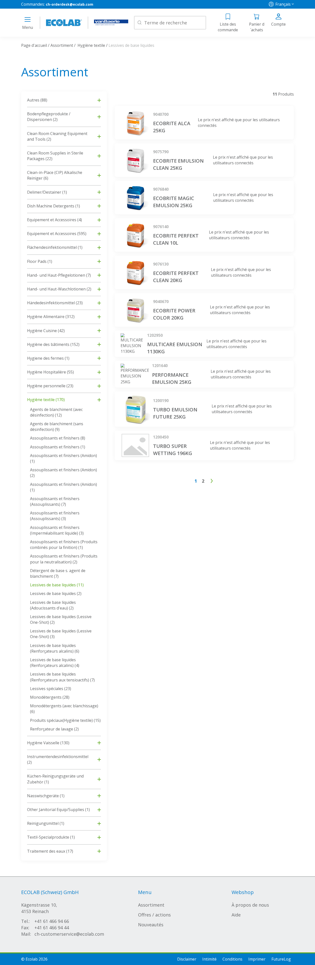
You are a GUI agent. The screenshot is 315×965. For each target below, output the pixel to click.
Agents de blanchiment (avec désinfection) (56, 412)
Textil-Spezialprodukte (51, 837)
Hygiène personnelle (50, 386)
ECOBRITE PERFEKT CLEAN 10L (176, 239)
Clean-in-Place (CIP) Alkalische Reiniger (54, 175)
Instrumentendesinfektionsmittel (57, 759)
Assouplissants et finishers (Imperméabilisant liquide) (57, 530)
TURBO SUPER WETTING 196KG (172, 450)
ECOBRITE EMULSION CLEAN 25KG (178, 164)
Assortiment (61, 45)
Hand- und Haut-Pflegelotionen (59, 275)
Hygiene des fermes (48, 358)
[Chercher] (139, 23)
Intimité (209, 959)
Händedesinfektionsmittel (55, 302)
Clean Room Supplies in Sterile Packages (55, 155)
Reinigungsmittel (45, 823)
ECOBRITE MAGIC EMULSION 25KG (173, 202)
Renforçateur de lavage (54, 729)
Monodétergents (49, 697)
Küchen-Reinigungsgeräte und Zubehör (55, 778)
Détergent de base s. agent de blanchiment (57, 573)
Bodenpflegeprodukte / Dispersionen (48, 116)
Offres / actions (154, 915)
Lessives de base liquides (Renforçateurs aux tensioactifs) (62, 676)
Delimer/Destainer (47, 192)
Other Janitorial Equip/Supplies (58, 809)
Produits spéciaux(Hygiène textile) (65, 720)
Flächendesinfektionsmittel (54, 247)
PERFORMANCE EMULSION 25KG (171, 378)
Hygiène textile (91, 45)
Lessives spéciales (50, 688)
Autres (37, 100)
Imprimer (257, 959)
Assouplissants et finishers (57, 438)
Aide (236, 915)
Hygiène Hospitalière (50, 372)
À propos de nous (250, 905)
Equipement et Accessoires (54, 219)
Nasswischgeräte (45, 795)
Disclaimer (186, 959)
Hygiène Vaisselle (48, 742)
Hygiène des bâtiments (53, 344)
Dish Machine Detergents (53, 206)
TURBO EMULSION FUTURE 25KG (175, 413)
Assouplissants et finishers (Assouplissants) (54, 501)
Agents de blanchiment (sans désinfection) (56, 426)
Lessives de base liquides (57, 585)
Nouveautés (150, 925)
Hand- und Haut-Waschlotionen (59, 289)
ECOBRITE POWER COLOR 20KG (174, 314)
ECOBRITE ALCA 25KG (171, 127)
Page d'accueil (34, 45)
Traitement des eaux (50, 851)
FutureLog (281, 959)
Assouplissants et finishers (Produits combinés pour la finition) (63, 544)
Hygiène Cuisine (46, 330)
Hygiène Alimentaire (51, 316)
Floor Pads (39, 261)
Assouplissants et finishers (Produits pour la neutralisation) (63, 558)
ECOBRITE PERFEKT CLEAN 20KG (176, 277)
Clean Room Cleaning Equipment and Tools (57, 136)
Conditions (232, 959)
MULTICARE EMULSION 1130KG (174, 348)
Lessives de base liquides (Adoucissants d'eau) (53, 605)
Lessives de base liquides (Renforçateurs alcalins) (54, 648)
